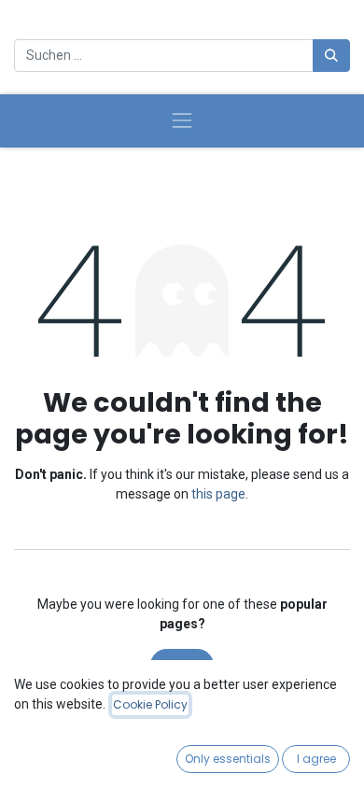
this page (218, 493)
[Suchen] (331, 55)
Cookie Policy (150, 704)
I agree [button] (316, 759)
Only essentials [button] (228, 759)
